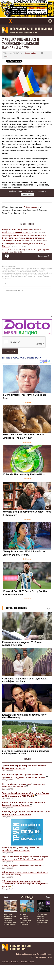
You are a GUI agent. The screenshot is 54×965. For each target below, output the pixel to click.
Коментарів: (30, 53)
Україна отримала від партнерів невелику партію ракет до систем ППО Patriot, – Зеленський (25, 857)
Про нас (5, 961)
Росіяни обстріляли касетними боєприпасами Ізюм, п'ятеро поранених (23, 785)
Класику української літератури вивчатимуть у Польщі (23, 244)
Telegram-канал (31, 207)
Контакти (14, 961)
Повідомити (27, 194)
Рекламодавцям (27, 961)
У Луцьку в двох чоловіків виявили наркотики (23, 865)
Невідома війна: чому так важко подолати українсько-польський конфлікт (21, 230)
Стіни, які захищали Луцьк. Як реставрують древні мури (25, 250)
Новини (27, 759)
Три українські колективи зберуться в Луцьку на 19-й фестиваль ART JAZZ (42, 919)
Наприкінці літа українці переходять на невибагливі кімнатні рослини (20, 848)
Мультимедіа (27, 897)
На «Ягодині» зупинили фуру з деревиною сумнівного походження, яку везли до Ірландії (23, 776)
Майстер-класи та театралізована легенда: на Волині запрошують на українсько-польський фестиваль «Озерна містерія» (24, 238)
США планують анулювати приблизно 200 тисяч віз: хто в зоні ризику (25, 873)
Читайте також (27, 224)
